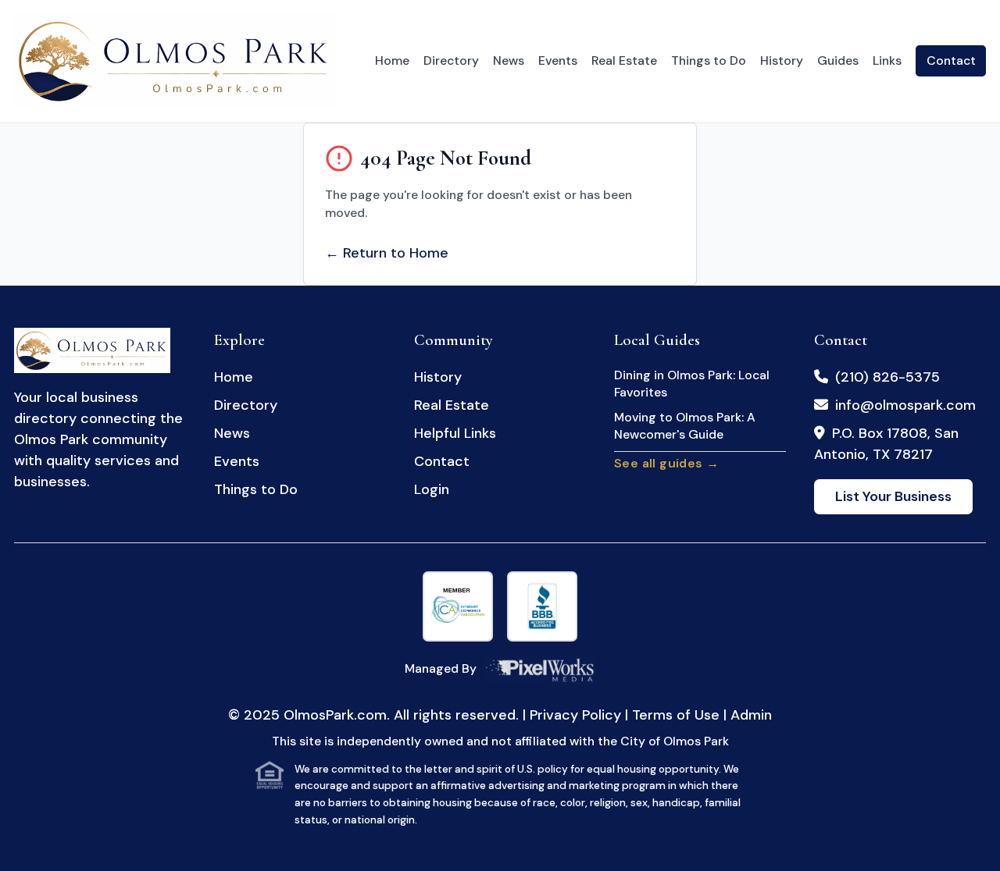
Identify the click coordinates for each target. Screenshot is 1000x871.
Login (431, 489)
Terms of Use (676, 715)
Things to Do (708, 60)
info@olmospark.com (905, 405)
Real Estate (624, 60)
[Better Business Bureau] (542, 606)
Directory (451, 60)
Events (557, 60)
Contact (951, 60)
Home (392, 60)
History (781, 60)
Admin (751, 715)
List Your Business (893, 496)
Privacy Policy (575, 715)
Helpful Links (455, 433)
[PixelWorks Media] (540, 670)
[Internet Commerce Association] (458, 606)
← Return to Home (386, 253)
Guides (838, 60)
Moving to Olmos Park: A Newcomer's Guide (684, 426)
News (508, 60)
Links (887, 60)
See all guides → (666, 463)
